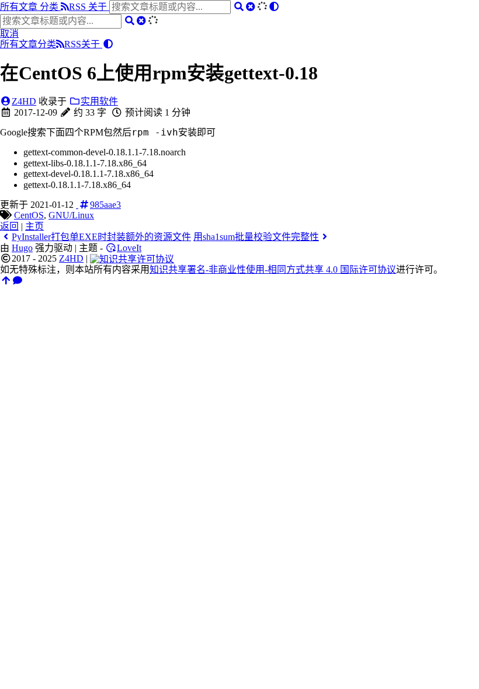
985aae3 (105, 205)
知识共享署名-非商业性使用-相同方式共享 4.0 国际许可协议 (273, 269)
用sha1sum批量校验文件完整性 (256, 237)
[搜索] (239, 7)
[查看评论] (17, 281)
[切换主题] (274, 7)
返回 (9, 226)
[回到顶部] (6, 281)
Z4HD (24, 101)
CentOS (29, 215)
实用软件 (99, 101)
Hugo (22, 248)
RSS (78, 7)
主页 (34, 226)
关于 (98, 7)
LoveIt (129, 248)
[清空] (250, 7)
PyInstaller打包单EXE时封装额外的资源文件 (101, 237)
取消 (9, 34)
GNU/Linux (71, 215)
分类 (50, 7)
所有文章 (20, 7)
